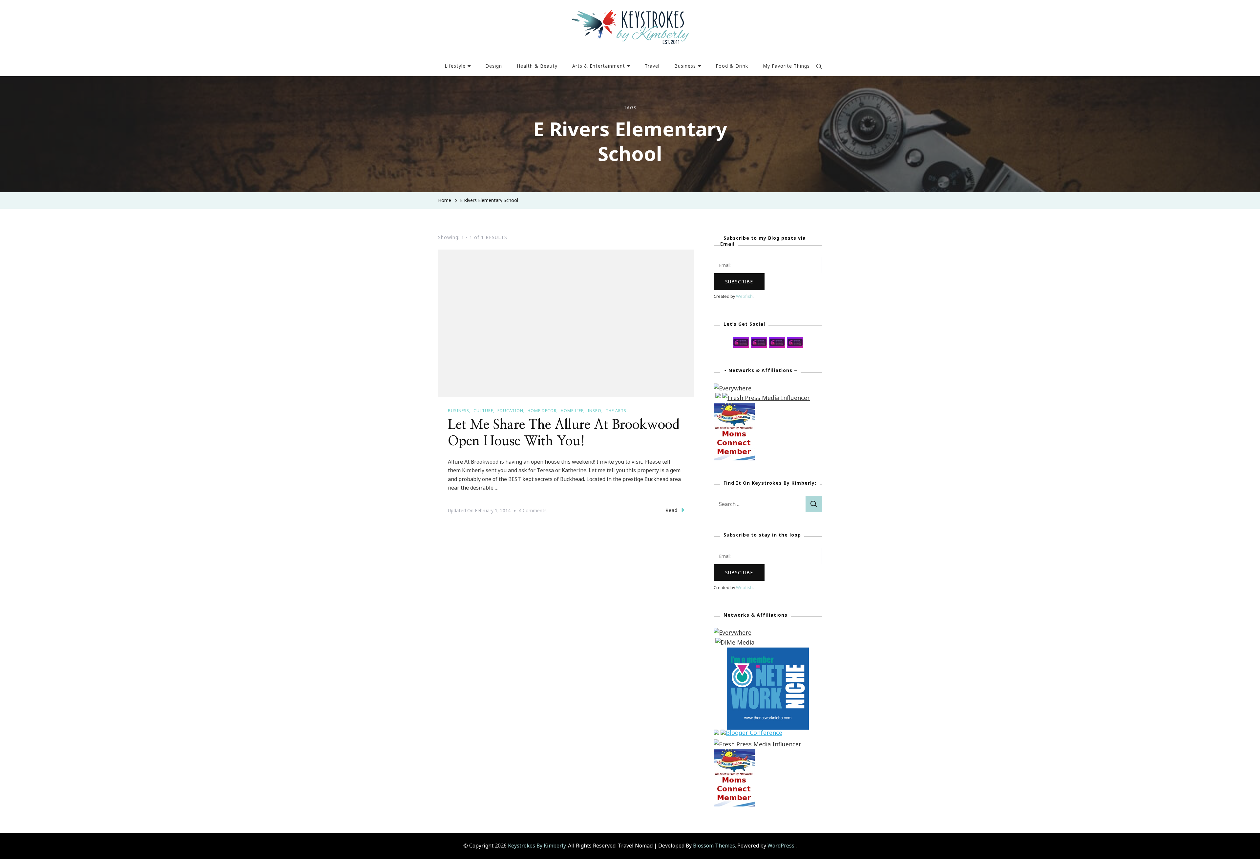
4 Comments (533, 511)
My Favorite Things (786, 66)
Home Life (572, 410)
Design (493, 66)
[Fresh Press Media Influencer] (766, 398)
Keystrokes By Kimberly (537, 845)
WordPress (780, 845)
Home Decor (542, 410)
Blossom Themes (714, 845)
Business (685, 66)
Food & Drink (732, 66)
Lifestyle (455, 66)
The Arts (616, 410)
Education (510, 410)
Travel (652, 66)
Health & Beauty (537, 66)
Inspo (594, 410)
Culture (483, 410)
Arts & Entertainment (598, 66)
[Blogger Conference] (751, 734)
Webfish (744, 296)
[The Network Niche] (768, 652)
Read (671, 510)
